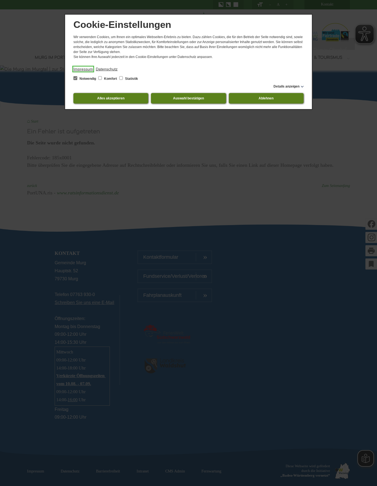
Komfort (110, 79)
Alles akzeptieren (110, 98)
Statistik (131, 79)
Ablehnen (266, 98)
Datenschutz (107, 69)
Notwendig (88, 79)
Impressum (83, 69)
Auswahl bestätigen (188, 98)
